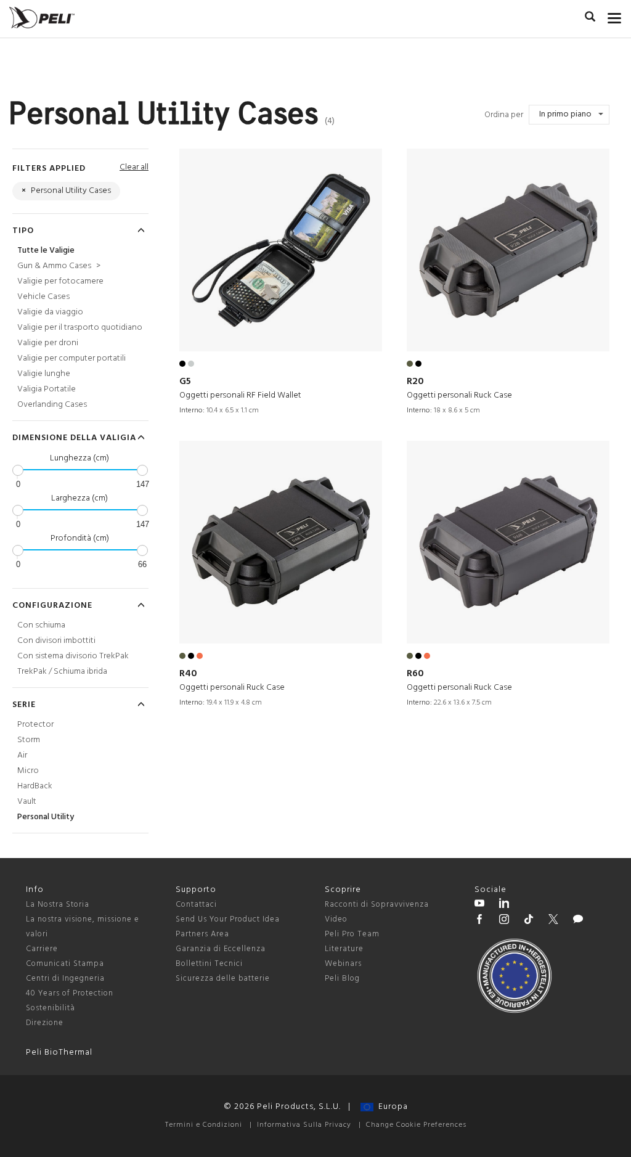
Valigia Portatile (46, 389)
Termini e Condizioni (203, 1125)
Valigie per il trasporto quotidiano (79, 328)
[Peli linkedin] (504, 905)
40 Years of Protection (69, 993)
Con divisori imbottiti (56, 641)
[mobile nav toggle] (615, 15)
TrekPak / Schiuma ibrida (62, 671)
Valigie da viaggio (50, 312)
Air (22, 755)
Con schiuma (41, 625)
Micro (28, 771)
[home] (42, 17)
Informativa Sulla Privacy (304, 1125)
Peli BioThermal (59, 1052)
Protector (35, 725)
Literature (344, 948)
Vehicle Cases (43, 297)
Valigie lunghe (43, 374)
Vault (26, 802)
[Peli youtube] (479, 905)
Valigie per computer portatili (71, 358)
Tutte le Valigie (46, 250)
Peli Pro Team (352, 934)
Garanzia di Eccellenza (221, 948)
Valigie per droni (47, 343)
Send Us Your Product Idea (228, 919)
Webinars (343, 963)
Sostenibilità (50, 1008)
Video (336, 919)
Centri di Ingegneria (65, 978)
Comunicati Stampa (65, 963)
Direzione (44, 1022)
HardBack (34, 786)
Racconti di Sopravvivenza (377, 904)
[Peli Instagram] (504, 921)
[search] (590, 18)
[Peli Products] (479, 921)
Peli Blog (342, 978)
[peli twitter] (553, 921)
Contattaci (196, 904)
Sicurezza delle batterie (223, 978)
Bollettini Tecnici (209, 963)
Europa (390, 1107)
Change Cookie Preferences (416, 1125)
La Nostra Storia (57, 904)
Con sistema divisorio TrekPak (73, 656)
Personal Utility (45, 817)
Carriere (42, 948)
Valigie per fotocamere (60, 281)
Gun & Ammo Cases (58, 266)
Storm (28, 740)
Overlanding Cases (52, 405)
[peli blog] (578, 921)
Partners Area (202, 934)
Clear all (134, 167)
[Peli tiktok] (529, 921)
